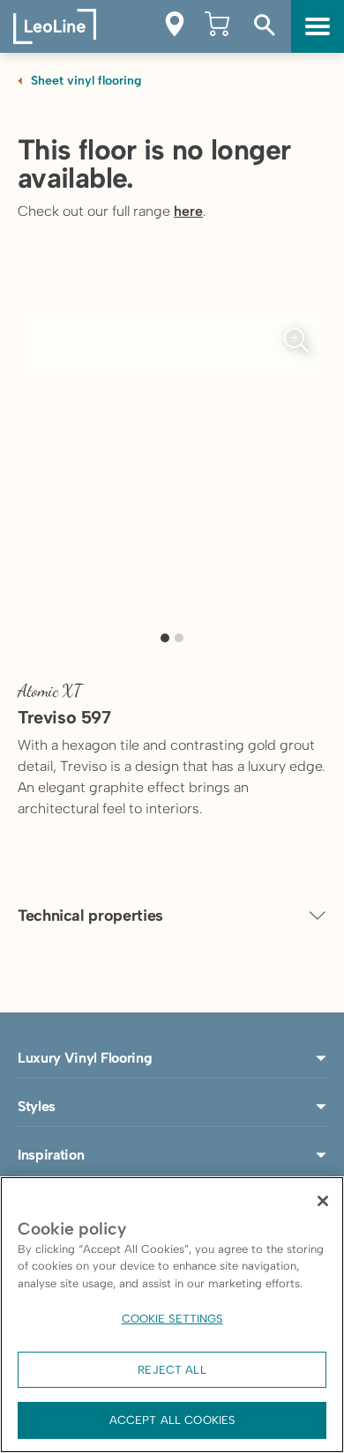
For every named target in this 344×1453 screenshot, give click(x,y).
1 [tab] (165, 638)
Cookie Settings (172, 1318)
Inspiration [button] (51, 1154)
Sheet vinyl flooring (86, 80)
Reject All (172, 1369)
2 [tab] (179, 638)
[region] (172, 1314)
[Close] (322, 1201)
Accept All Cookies (172, 1420)
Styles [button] (37, 1106)
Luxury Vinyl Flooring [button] (85, 1057)
